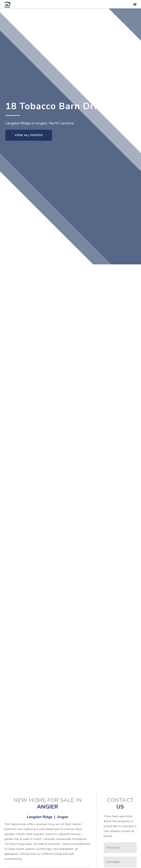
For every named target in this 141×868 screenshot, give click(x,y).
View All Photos (29, 135)
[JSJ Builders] (7, 4)
